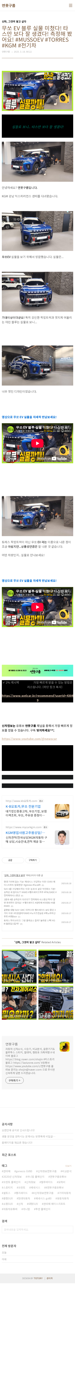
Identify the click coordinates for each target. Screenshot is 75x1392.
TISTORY (38, 1278)
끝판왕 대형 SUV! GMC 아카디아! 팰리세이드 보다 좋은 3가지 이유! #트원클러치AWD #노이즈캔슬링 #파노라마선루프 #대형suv (30, 913)
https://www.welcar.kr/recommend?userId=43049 (37, 697)
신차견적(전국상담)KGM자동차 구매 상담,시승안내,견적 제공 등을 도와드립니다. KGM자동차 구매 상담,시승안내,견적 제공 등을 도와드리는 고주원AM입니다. (27, 839)
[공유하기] (15, 860)
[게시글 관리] (20, 860)
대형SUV (33, 1204)
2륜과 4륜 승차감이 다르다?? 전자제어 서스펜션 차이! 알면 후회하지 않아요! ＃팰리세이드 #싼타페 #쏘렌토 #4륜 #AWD (29, 902)
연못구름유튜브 (58, 1176)
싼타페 (6, 1171)
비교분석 (67, 1171)
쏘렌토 (21, 1187)
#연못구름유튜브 (55, 1187)
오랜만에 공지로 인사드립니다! (18, 1130)
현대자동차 (24, 1198)
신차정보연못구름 (47, 1171)
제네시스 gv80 (43, 1198)
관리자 (50, 1278)
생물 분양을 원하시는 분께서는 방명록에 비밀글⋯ (28, 1136)
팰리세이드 (22, 1193)
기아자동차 (65, 1193)
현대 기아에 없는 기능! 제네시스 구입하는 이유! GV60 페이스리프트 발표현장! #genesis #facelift (29, 883)
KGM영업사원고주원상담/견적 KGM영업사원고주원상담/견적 (26, 832)
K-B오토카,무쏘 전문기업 (23, 806)
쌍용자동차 (63, 1198)
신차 (20, 1204)
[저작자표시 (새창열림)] (41, 860)
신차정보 (30, 1182)
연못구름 (8, 5)
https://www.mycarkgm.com (24, 827)
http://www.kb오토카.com (21, 800)
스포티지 (8, 1187)
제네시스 (35, 1187)
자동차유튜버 (10, 1209)
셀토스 (6, 1193)
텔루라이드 (47, 1182)
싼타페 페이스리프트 (54, 1204)
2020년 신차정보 (12, 1176)
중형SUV (8, 1198)
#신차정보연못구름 (43, 1193)
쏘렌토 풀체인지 (12, 1182)
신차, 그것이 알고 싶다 (14, 875)
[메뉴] (70, 5)
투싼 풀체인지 (42, 1209)
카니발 (26, 1209)
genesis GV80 (24, 1171)
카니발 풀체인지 (35, 1176)
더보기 (68, 1165)
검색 (69, 1229)
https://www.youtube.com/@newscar (29, 738)
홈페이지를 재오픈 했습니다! (17, 1142)
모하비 (61, 1182)
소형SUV (8, 1204)
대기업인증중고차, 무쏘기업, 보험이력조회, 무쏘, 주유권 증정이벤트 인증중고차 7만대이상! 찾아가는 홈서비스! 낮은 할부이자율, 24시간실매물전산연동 (27, 813)
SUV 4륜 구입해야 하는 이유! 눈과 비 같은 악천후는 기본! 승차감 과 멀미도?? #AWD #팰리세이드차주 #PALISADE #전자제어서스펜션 (30, 892)
